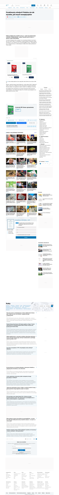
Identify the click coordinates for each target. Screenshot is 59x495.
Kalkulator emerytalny (42, 133)
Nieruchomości (41, 7)
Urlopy (21, 305)
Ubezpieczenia (24, 307)
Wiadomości (8, 305)
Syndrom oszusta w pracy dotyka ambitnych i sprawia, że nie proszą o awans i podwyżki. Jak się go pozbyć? (45, 107)
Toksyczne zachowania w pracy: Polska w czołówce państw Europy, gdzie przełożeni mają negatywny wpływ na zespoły (45, 102)
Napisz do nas (22, 120)
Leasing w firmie (32, 477)
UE (7, 81)
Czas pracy (41, 137)
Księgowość (10, 7)
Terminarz (42, 161)
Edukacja (46, 7)
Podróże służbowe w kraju (40, 483)
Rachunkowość (8, 474)
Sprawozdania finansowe (40, 477)
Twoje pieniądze (32, 7)
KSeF (50, 7)
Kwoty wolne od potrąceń (43, 146)
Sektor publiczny (22, 7)
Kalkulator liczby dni (42, 120)
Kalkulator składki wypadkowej (43, 131)
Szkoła (15, 484)
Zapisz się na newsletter (33, 120)
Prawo (27, 7)
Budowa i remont (47, 476)
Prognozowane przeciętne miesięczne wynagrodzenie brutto (44, 155)
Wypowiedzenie (8, 306)
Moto (36, 7)
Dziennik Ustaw (24, 483)
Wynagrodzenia (27, 306)
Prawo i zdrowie (24, 479)
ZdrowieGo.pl (47, 483)
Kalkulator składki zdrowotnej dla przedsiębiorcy (44, 129)
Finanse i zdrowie (32, 478)
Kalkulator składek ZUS (42, 132)
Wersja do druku (11, 120)
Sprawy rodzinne (24, 473)
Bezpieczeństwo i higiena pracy (43, 142)
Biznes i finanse (31, 473)
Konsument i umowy (24, 475)
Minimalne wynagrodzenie (40, 484)
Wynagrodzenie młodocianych (43, 151)
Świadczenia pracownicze (27, 305)
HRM (23, 306)
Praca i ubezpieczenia (32, 475)
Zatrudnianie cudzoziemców (43, 242)
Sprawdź (17, 110)
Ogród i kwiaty (47, 477)
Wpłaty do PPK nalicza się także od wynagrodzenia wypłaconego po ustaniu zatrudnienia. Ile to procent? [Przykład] (45, 113)
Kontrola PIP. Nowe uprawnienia (24, 107)
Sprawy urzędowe (24, 476)
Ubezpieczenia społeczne (15, 306)
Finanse (46, 475)
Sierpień (47, 161)
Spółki (30, 474)
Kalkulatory (43, 119)
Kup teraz (16, 77)
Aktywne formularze (44, 136)
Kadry (14, 7)
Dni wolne (40, 192)
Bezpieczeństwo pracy (19, 308)
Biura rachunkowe (40, 472)
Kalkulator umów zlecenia (43, 125)
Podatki (7, 473)
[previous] (25, 439)
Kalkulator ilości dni (32, 484)
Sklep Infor (23, 478)
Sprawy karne (23, 474)
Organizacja (7, 483)
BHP (20, 306)
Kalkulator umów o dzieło (43, 126)
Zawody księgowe (8, 477)
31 (40, 163)
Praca (22, 477)
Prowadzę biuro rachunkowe (41, 474)
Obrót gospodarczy (8, 475)
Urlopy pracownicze (42, 141)
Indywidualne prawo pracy (10, 307)
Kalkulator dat (41, 121)
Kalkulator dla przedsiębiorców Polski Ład (45, 127)
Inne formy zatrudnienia (9, 308)
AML (37, 478)
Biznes (18, 7)
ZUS (14, 308)
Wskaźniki (42, 144)
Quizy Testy (41, 157)
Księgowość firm (8, 472)
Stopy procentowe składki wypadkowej (44, 145)
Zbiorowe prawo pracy (18, 307)
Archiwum (46, 484)
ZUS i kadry (7, 476)
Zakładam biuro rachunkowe (41, 473)
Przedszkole (15, 483)
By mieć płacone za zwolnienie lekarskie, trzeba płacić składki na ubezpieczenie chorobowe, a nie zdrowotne (45, 100)
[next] (36, 439)
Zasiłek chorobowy (42, 153)
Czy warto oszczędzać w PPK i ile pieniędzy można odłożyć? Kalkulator (45, 98)
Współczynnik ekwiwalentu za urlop (44, 147)
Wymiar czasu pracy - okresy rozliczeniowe (45, 152)
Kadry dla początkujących (27, 308)
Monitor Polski (23, 484)
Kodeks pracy (13, 305)
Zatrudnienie (17, 305)
